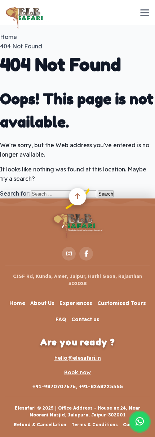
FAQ (61, 319)
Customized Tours (121, 303)
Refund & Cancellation (40, 424)
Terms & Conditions (94, 424)
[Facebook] (86, 254)
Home (17, 303)
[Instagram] (69, 254)
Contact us (85, 319)
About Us (42, 303)
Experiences (75, 303)
